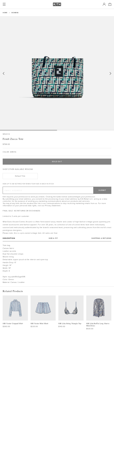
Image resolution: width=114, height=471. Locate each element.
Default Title (20, 176)
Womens (15, 13)
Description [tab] (9, 238)
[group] (57, 73)
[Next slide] (110, 73)
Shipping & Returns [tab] (101, 238)
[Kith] (57, 4)
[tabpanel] (57, 264)
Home (5, 13)
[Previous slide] (3, 73)
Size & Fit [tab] (53, 238)
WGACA (6, 134)
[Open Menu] (4, 4)
